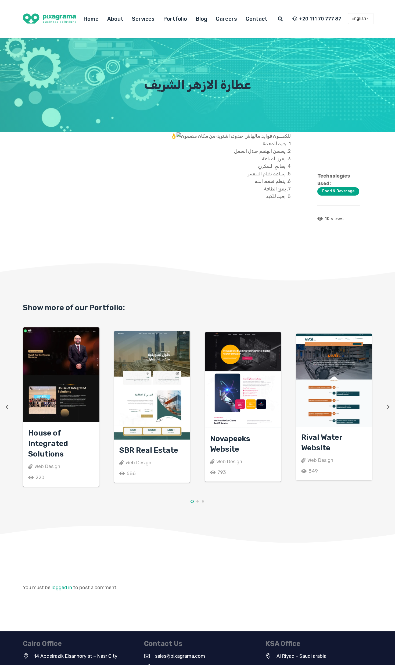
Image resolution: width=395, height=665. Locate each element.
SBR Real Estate (148, 450)
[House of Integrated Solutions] (61, 374)
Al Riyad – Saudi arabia (301, 656)
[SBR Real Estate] (152, 385)
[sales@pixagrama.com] (149, 656)
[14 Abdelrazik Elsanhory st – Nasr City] (28, 656)
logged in (62, 587)
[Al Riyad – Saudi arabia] (270, 656)
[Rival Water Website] (334, 380)
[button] (280, 18)
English (358, 18)
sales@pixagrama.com (180, 656)
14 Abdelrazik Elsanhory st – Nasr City (75, 656)
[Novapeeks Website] (243, 380)
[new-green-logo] (49, 19)
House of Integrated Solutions (48, 443)
